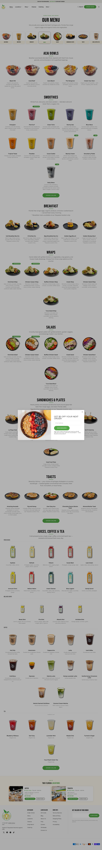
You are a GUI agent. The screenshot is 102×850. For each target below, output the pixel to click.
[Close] (82, 412)
